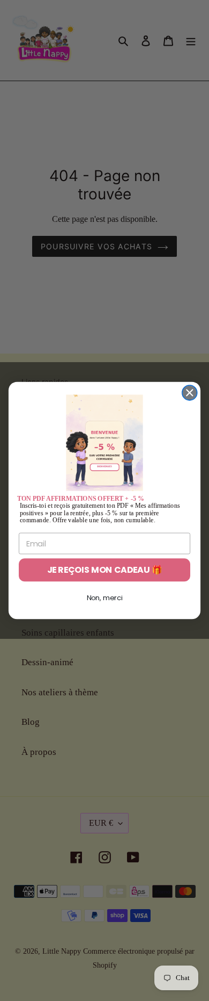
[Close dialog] (189, 392)
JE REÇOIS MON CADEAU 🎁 (104, 570)
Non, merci (105, 598)
